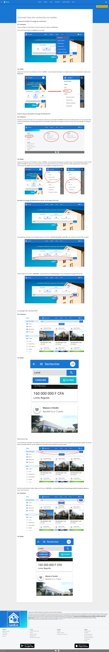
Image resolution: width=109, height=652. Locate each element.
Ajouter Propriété (6, 631)
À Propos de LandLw (88, 635)
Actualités (86, 632)
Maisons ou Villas (33, 634)
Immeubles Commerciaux (35, 637)
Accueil (4, 636)
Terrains (31, 632)
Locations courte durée (34, 631)
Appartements (33, 635)
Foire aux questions (88, 634)
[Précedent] (1, 2)
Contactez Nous (87, 631)
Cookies (85, 640)
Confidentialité (87, 639)
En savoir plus (60, 619)
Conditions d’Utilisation (88, 637)
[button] (4, 2)
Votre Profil (5, 634)
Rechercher (5, 632)
